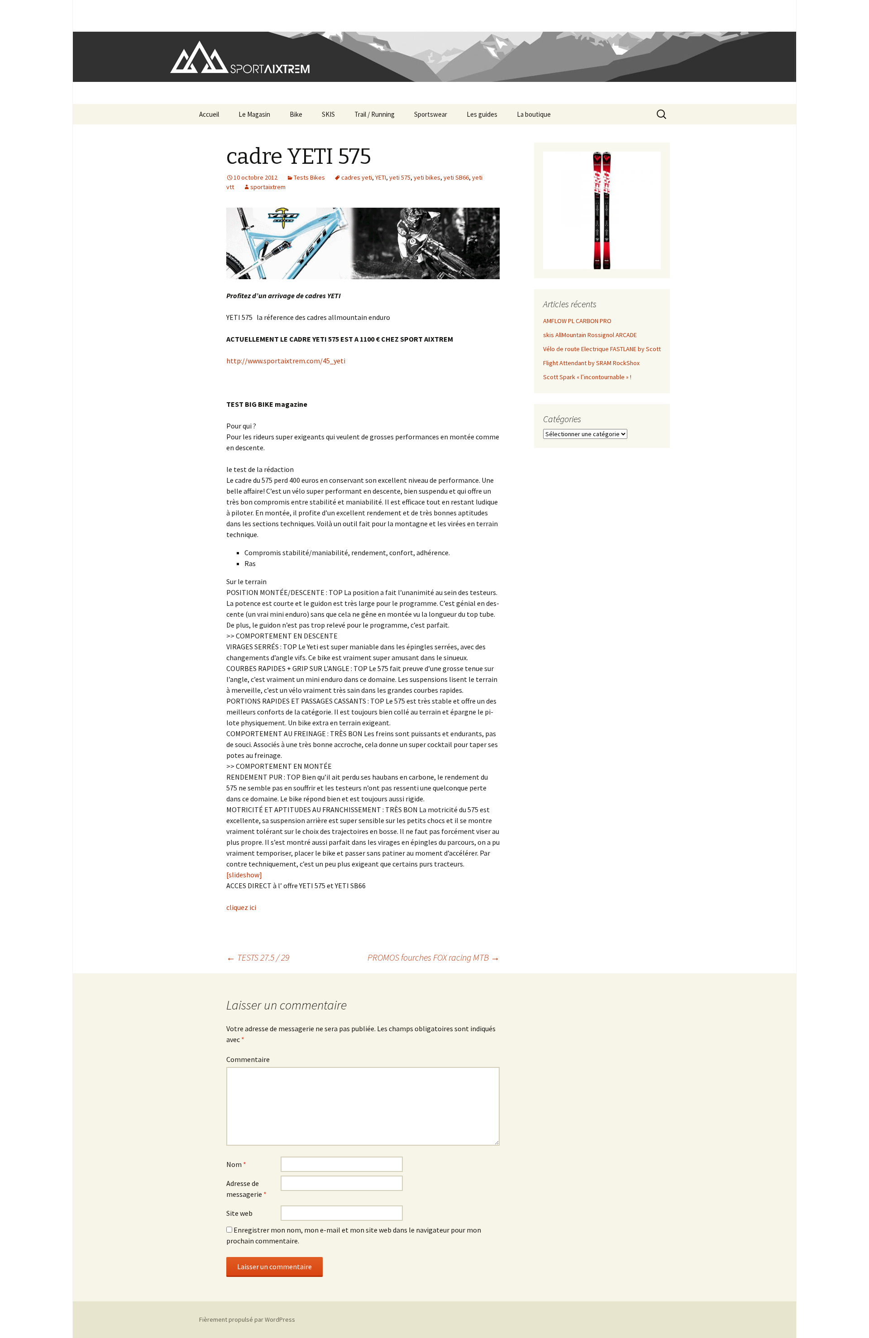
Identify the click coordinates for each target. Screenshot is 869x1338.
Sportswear (430, 114)
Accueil (209, 114)
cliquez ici (241, 907)
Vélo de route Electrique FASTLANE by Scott (602, 349)
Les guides (482, 114)
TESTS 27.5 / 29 (257, 957)
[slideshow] (244, 874)
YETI (380, 177)
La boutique (534, 114)
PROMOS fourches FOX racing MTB (434, 957)
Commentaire (248, 1059)
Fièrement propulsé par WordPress (247, 1319)
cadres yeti (356, 177)
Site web (239, 1213)
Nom (236, 1164)
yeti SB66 (456, 177)
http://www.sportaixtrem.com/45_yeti (285, 360)
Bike (296, 114)
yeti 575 (400, 177)
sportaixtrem (268, 187)
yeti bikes (427, 177)
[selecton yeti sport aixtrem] (363, 243)
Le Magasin (254, 114)
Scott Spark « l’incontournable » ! (587, 377)
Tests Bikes (309, 177)
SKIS (328, 114)
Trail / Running (374, 114)
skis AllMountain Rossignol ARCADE (590, 335)
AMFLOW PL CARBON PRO (577, 321)
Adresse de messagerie (246, 1189)
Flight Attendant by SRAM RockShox (591, 363)
